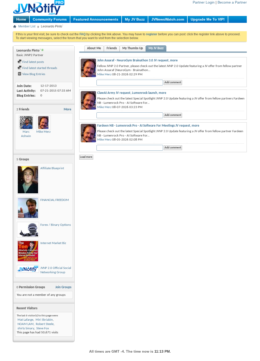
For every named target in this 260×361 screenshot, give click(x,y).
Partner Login (204, 2)
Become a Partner (232, 2)
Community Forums (50, 19)
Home (21, 19)
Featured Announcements (95, 19)
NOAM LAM (26, 324)
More (67, 109)
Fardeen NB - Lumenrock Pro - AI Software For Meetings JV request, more (148, 125)
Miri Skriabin (44, 319)
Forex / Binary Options (55, 225)
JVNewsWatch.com (167, 19)
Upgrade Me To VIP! (208, 19)
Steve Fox (42, 328)
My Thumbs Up (132, 48)
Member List (26, 26)
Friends (112, 48)
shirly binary (26, 328)
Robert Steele (45, 324)
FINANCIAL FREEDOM (54, 200)
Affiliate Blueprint (52, 168)
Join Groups (63, 287)
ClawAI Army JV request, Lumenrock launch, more (131, 93)
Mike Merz (43, 131)
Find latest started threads (39, 68)
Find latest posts (33, 62)
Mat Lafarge (25, 319)
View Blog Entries (33, 74)
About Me (94, 48)
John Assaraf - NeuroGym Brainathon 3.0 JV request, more (137, 60)
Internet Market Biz (53, 243)
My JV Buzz (135, 19)
